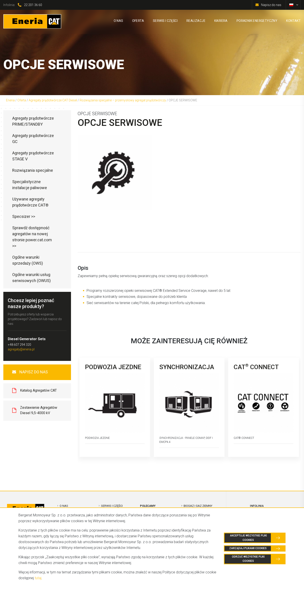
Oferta (21, 100)
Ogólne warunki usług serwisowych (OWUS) (31, 277)
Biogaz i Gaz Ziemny (198, 505)
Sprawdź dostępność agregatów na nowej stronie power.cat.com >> (32, 236)
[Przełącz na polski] (291, 5)
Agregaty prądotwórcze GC (33, 138)
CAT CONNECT (256, 367)
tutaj (38, 578)
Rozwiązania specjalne (32, 170)
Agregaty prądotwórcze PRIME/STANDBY (33, 121)
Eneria (10, 100)
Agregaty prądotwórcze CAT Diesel (53, 100)
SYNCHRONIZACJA (186, 367)
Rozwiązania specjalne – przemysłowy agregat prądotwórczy (123, 100)
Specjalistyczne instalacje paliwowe (29, 184)
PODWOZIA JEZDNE (113, 367)
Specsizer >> (23, 216)
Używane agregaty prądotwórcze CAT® (30, 202)
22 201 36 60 (33, 5)
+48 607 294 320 (19, 344)
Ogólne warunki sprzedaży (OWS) (27, 260)
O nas (64, 505)
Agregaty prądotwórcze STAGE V (33, 156)
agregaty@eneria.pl (21, 349)
